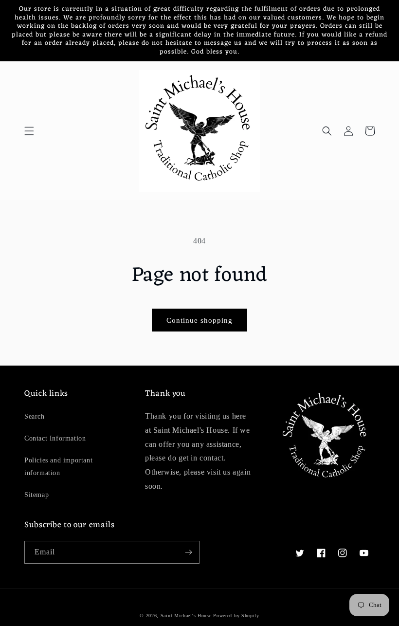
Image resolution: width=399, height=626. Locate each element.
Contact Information (55, 438)
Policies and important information (58, 466)
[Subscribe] (188, 552)
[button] (29, 131)
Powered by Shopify (236, 615)
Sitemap (36, 494)
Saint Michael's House (186, 615)
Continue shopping (199, 320)
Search (34, 416)
